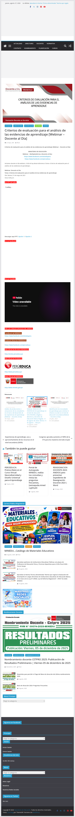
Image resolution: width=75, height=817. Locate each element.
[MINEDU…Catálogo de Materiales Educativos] (37, 525)
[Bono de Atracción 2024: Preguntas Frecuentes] (9, 687)
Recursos (38, 126)
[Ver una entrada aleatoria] (70, 46)
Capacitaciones (18, 126)
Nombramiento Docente (32, 655)
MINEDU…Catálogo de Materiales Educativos (29, 550)
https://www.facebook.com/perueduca (17, 345)
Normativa (51, 43)
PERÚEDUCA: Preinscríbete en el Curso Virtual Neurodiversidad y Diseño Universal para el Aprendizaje (13, 473)
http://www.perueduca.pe (13, 372)
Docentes (40, 43)
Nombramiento (30, 48)
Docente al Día (29, 126)
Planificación (44, 48)
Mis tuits (5, 801)
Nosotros (6, 786)
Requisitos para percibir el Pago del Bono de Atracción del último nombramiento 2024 (43, 675)
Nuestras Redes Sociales (11, 790)
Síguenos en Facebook (12, 722)
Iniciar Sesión (7, 747)
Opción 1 (21, 236)
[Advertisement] (37, 22)
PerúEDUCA (37, 546)
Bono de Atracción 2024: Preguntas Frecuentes (32, 685)
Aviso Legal (6, 781)
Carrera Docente (18, 546)
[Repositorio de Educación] (5, 46)
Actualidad (18, 43)
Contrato (17, 48)
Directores (29, 43)
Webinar (46, 126)
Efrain (18, 143)
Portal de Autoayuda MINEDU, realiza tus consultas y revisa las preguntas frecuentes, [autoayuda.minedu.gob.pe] (37, 477)
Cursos (55, 48)
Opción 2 (29, 236)
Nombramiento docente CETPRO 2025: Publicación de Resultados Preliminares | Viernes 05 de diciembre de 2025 (37, 661)
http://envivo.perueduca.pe (14, 354)
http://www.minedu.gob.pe (14, 387)
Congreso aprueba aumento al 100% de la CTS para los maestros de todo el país (54, 438)
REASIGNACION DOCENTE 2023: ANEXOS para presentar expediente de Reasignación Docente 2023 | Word (60, 476)
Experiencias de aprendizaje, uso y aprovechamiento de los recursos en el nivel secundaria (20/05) (19, 440)
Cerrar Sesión (7, 751)
